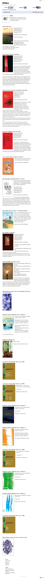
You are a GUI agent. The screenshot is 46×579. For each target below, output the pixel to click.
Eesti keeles (7, 560)
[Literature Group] (37, 8)
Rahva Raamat (19, 63)
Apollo (15, 34)
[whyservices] (42, 577)
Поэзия (6, 563)
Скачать (27, 438)
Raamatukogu (24, 34)
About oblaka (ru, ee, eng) (38, 12)
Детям (6, 562)
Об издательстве (6, 12)
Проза (6, 564)
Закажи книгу (24, 391)
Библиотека (25, 99)
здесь (20, 389)
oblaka (5, 3)
